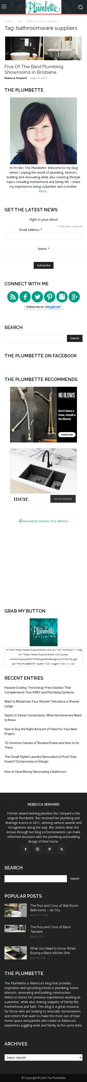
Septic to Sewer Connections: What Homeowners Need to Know (42, 718)
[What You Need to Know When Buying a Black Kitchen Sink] (15, 952)
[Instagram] (37, 849)
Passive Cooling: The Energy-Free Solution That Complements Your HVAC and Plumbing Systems (39, 690)
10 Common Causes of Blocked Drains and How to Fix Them (41, 745)
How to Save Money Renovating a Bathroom (35, 771)
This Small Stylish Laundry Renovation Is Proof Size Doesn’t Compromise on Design (40, 759)
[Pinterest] (49, 849)
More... (43, 191)
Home (8, 21)
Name (43, 249)
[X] (61, 849)
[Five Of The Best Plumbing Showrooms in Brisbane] (43, 48)
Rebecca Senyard (15, 78)
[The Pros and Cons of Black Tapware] (15, 928)
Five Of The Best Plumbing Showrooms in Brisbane (33, 69)
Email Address (30, 230)
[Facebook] (25, 849)
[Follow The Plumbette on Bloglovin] (43, 309)
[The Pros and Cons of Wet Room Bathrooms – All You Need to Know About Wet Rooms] (15, 910)
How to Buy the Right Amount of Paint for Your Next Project (40, 731)
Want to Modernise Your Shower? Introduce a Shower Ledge (42, 704)
